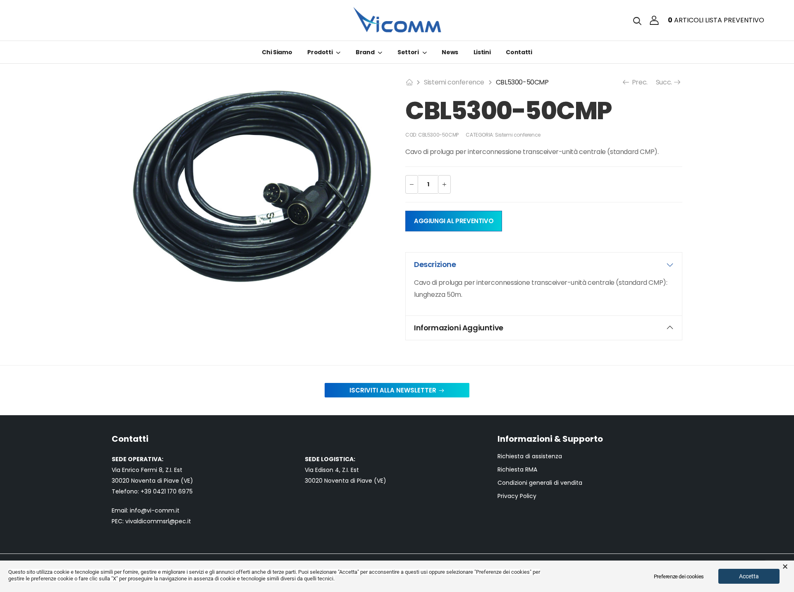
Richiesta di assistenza (529, 456)
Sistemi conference (454, 82)
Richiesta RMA (517, 469)
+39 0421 (154, 491)
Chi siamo (277, 52)
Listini (482, 52)
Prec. (639, 82)
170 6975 (180, 491)
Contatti (519, 52)
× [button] (785, 567)
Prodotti (319, 52)
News (450, 52)
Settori (408, 52)
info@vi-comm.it (154, 510)
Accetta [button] (749, 576)
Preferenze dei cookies (679, 576)
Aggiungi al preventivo (453, 221)
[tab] (544, 265)
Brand (365, 52)
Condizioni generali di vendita (539, 482)
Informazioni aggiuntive (458, 327)
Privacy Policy (516, 496)
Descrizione (435, 264)
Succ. (665, 82)
